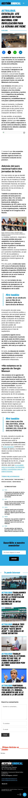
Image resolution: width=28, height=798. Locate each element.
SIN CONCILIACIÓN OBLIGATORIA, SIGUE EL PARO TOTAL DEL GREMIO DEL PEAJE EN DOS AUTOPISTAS (16, 426)
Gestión (11, 3)
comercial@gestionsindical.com (9, 778)
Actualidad (8, 10)
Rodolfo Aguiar (6, 481)
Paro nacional (18, 479)
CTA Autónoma (8, 447)
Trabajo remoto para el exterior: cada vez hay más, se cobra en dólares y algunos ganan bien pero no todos (15, 512)
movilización (9, 479)
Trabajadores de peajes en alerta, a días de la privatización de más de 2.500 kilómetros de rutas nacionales (15, 494)
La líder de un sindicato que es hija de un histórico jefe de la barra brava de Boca (16, 301)
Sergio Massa (17, 481)
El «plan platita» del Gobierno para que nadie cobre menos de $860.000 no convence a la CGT (14, 530)
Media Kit (4, 784)
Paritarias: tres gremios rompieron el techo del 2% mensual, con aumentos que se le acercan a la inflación (15, 521)
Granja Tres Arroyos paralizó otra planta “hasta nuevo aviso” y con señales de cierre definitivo (15, 503)
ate (2, 479)
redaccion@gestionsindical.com (9, 780)
